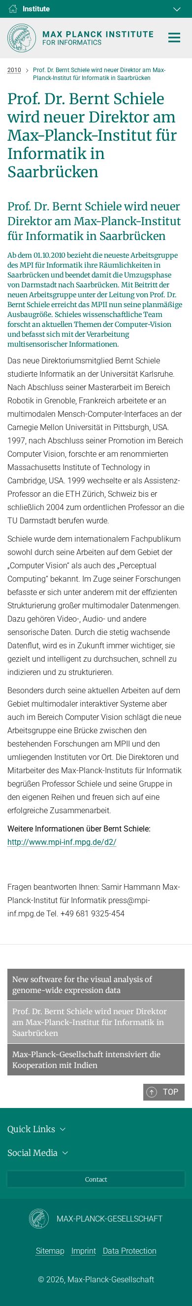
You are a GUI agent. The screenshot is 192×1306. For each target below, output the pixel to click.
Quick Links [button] (32, 1129)
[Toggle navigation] (174, 38)
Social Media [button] (33, 1153)
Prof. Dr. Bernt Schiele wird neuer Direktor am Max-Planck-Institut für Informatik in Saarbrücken (89, 1022)
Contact (96, 1179)
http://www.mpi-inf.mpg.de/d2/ (62, 842)
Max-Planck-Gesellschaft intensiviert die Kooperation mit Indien (86, 1060)
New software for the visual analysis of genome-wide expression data (82, 985)
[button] (176, 9)
